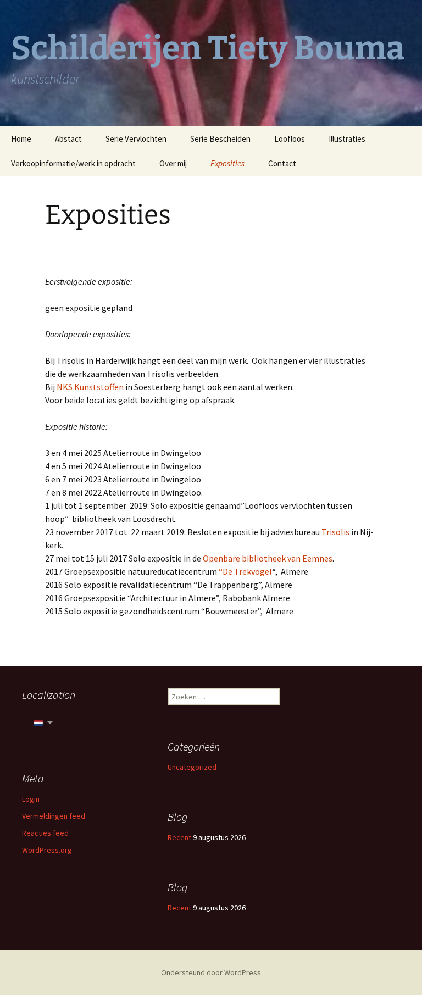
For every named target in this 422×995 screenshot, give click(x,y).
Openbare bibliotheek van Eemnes (266, 558)
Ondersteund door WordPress (211, 972)
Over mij (173, 163)
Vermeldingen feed (53, 816)
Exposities (227, 163)
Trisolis (335, 531)
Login (31, 799)
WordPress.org (47, 850)
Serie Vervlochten (136, 139)
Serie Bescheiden (220, 139)
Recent (179, 837)
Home (21, 139)
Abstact (68, 139)
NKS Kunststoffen (90, 386)
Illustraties (347, 139)
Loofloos (289, 139)
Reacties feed (45, 833)
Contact (282, 163)
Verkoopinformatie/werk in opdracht (73, 163)
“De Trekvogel (245, 571)
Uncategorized (192, 767)
